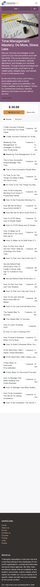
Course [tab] (8, 119)
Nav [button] (15, 9)
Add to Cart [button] (15, 112)
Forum (4, 530)
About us (5, 528)
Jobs (4, 540)
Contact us (6, 533)
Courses (5, 535)
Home (4, 525)
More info (31, 112)
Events (4, 543)
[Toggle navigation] (36, 3)
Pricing (4, 538)
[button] (35, 9)
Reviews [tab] (18, 119)
